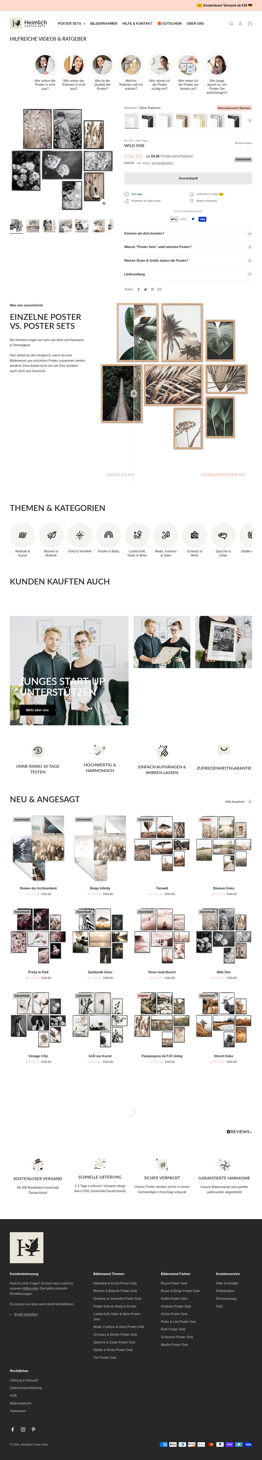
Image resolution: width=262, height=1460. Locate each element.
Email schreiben (26, 1314)
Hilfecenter (30, 1288)
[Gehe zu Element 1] (16, 226)
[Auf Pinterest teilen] (152, 289)
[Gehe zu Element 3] (49, 226)
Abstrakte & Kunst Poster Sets (115, 1283)
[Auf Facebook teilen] (138, 289)
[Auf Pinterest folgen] (33, 1429)
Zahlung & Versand (24, 1380)
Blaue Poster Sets (174, 1283)
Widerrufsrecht (20, 1403)
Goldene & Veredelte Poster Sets (117, 1298)
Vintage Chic (38, 1056)
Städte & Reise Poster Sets (113, 1350)
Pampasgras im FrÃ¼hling (162, 1056)
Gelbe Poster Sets (174, 1298)
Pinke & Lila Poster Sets (178, 1321)
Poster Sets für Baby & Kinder (115, 1306)
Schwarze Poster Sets (177, 1337)
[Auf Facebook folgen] (12, 1429)
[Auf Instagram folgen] (23, 1429)
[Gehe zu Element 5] (81, 226)
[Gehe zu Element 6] (98, 226)
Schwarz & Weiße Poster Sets (115, 1334)
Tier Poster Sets (104, 1357)
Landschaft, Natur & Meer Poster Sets (116, 1316)
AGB (13, 1395)
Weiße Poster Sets (174, 1344)
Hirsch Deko (223, 1056)
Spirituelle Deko (100, 972)
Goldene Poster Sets (176, 1306)
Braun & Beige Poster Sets (180, 1291)
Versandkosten (162, 163)
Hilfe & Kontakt (227, 1283)
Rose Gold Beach (162, 972)
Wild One (224, 972)
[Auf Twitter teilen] (145, 289)
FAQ (219, 1306)
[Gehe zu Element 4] (65, 226)
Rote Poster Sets (173, 1329)
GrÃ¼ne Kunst (100, 1056)
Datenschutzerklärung (26, 1388)
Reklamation (225, 1291)
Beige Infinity (100, 888)
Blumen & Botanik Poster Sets (115, 1291)
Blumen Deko (223, 888)
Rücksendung (226, 1298)
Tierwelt (162, 888)
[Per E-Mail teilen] (159, 289)
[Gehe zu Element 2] (32, 226)
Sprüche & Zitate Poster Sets (114, 1342)
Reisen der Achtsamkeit (38, 888)
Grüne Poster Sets (174, 1314)
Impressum (18, 1411)
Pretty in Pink (38, 972)
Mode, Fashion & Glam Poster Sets (118, 1327)
